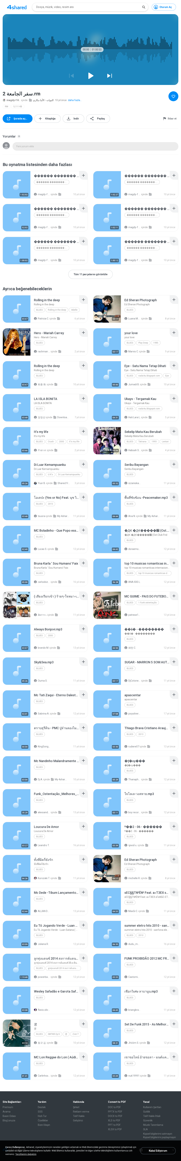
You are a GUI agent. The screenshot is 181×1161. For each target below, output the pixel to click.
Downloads (63, 417)
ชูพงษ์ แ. (132, 845)
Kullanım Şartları (152, 1107)
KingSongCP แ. (44, 746)
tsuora (41, 516)
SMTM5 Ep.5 (54, 1034)
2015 (50, 504)
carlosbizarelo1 (44, 581)
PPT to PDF (114, 1124)
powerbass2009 (44, 977)
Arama (6, 1111)
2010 (140, 935)
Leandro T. (43, 845)
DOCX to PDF (115, 1116)
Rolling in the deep (57, 310)
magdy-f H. (13, 100)
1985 (155, 343)
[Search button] (143, 7)
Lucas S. (42, 549)
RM (6, 106)
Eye (167, 375)
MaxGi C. (133, 911)
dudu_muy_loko (134, 944)
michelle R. (134, 878)
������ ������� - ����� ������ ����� (52, 182)
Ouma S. (42, 680)
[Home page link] (17, 7)
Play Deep (143, 343)
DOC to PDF (114, 1107)
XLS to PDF (114, 1120)
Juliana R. (43, 944)
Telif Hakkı (78, 1116)
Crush (51, 441)
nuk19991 (133, 1075)
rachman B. (44, 351)
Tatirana (142, 441)
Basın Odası (9, 1116)
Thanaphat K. (134, 779)
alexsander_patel (44, 812)
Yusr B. (42, 483)
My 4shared (63, 516)
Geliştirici (78, 1120)
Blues (39, 310)
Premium (8, 1107)
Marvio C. (133, 351)
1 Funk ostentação (147, 602)
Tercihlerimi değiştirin (25, 1154)
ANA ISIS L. (134, 581)
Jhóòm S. (133, 1042)
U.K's (50, 474)
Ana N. (132, 516)
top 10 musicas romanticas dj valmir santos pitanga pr (154, 573)
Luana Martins (134, 318)
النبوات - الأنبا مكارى (43, 100)
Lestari (165, 441)
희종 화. (42, 384)
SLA (145, 1129)
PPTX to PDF (115, 1111)
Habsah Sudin (134, 450)
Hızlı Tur (42, 1116)
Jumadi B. (133, 384)
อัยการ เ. (42, 614)
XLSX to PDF (115, 1129)
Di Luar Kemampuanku (69, 474)
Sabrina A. (43, 713)
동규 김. (42, 1042)
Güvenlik (148, 1120)
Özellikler (43, 1120)
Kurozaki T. (44, 878)
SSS (40, 1111)
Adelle (74, 310)
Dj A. (40, 779)
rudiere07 (133, 746)
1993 (154, 441)
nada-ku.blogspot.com (149, 375)
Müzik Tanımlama (153, 1124)
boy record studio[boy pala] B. (134, 812)
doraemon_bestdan (134, 549)
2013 (140, 734)
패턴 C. (132, 647)
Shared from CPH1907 (64, 483)
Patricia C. (43, 318)
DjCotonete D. (134, 680)
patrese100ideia (134, 614)
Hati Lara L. (134, 417)
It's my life (74, 441)
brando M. (43, 647)
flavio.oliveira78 (44, 1009)
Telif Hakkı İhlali (151, 1116)
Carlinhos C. (44, 1075)
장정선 (41, 417)
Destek (42, 1107)
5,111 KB (17, 106)
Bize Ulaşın (44, 1124)
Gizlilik (146, 1111)
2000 (61, 441)
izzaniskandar (134, 483)
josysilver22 (134, 713)
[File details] (16, 184)
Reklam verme (81, 1111)
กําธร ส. (42, 450)
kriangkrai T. (134, 1009)
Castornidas (134, 977)
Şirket (76, 1107)
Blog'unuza (9, 1120)
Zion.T (75, 1034)
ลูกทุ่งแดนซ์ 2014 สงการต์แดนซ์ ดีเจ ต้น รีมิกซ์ (64, 968)
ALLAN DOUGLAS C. (44, 911)
